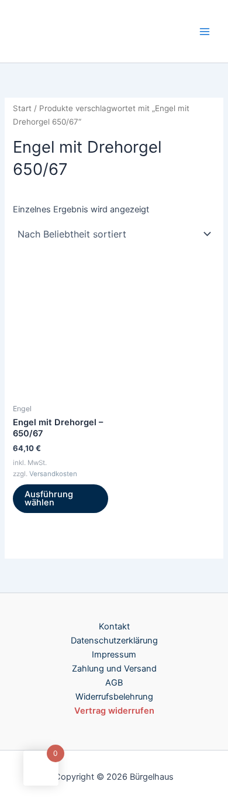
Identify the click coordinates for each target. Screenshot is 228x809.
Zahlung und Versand (114, 668)
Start (22, 108)
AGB (114, 682)
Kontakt (114, 626)
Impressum (114, 654)
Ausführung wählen (49, 498)
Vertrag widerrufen (114, 710)
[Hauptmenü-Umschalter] (204, 31)
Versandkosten (53, 474)
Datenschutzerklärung (114, 640)
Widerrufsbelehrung (114, 696)
